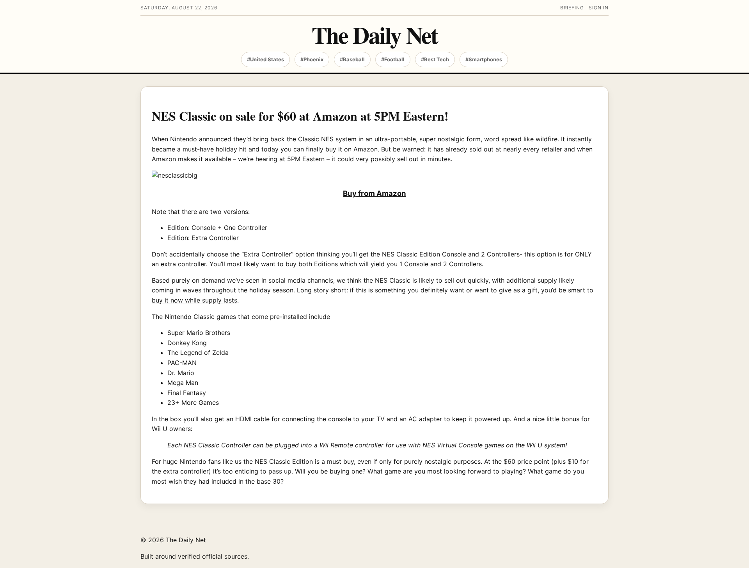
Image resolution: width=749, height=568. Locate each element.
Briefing (572, 8)
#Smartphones (483, 59)
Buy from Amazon (374, 193)
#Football (393, 59)
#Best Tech (435, 59)
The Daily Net (375, 34)
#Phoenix (311, 59)
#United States (265, 59)
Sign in (599, 8)
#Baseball (352, 59)
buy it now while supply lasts (194, 300)
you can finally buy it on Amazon (329, 149)
